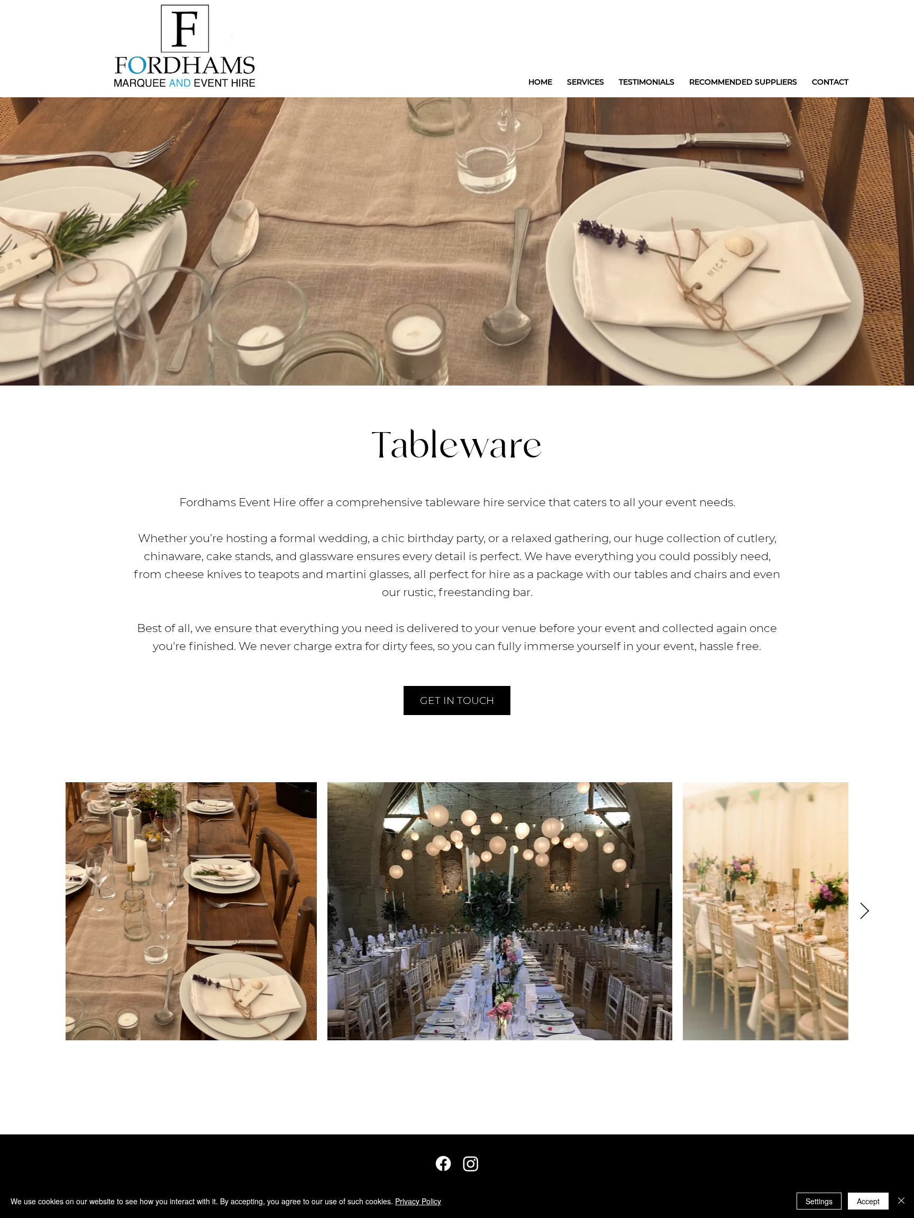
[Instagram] (471, 1163)
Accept (868, 1201)
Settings (819, 1201)
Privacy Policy (418, 1201)
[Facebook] (443, 1163)
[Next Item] (864, 911)
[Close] (901, 1201)
